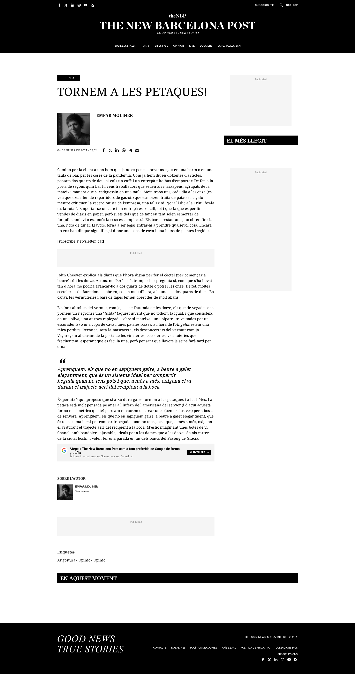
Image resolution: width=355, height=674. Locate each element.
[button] (281, 5)
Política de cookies (203, 647)
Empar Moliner (114, 115)
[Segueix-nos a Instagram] (79, 5)
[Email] (137, 150)
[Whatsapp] (124, 150)
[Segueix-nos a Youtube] (86, 5)
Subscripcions (288, 654)
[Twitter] (110, 150)
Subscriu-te (264, 5)
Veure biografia (82, 491)
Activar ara (197, 452)
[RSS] (92, 5)
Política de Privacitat (256, 647)
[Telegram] (130, 150)
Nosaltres (178, 647)
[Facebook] (103, 150)
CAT (288, 5)
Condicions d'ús (287, 647)
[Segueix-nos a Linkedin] (72, 5)
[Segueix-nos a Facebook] (59, 5)
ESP (295, 5)
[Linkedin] (117, 150)
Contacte (159, 647)
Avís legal (229, 647)
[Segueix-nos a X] (66, 5)
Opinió (68, 78)
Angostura (66, 560)
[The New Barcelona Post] (90, 644)
